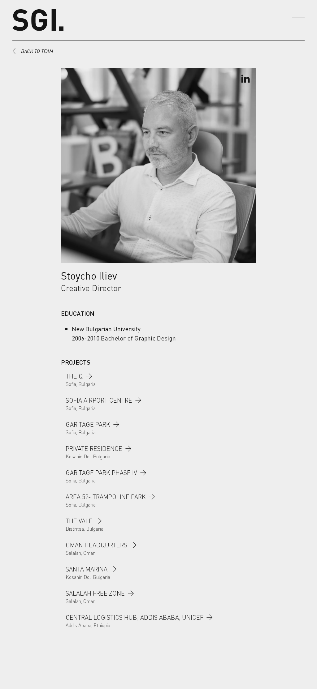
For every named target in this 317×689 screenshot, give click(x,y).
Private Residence (94, 448)
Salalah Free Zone (95, 593)
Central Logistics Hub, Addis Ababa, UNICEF (134, 617)
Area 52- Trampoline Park (106, 497)
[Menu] (298, 19)
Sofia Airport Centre (99, 400)
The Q (74, 376)
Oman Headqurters (96, 545)
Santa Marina (86, 569)
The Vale (79, 521)
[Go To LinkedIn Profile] (245, 79)
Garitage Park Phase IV (101, 473)
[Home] (37, 20)
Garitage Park (88, 424)
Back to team (37, 51)
